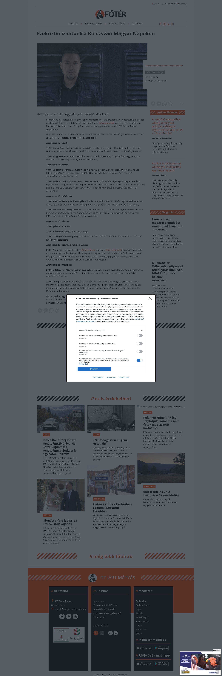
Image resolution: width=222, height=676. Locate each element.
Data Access (111, 377)
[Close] (151, 299)
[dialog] (111, 338)
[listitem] (111, 330)
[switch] (140, 335)
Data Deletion (98, 377)
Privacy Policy (124, 377)
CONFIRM (94, 369)
